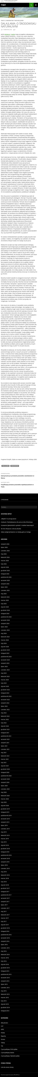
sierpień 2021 (5, 743)
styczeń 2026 (5, 567)
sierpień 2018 (5, 862)
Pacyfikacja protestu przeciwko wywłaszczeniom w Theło (17, 485)
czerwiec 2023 (5, 670)
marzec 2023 (5, 680)
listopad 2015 (5, 971)
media (13, 34)
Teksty (3, 20)
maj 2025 (4, 594)
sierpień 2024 (5, 623)
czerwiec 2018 (5, 868)
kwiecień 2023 (5, 676)
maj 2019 (4, 832)
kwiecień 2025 (5, 597)
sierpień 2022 (5, 703)
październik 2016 (6, 934)
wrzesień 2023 (5, 660)
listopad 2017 (5, 891)
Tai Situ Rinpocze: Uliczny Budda (11, 529)
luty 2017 (4, 921)
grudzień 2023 (5, 650)
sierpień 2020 (5, 782)
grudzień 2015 (5, 968)
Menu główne (36, 5)
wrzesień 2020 (5, 779)
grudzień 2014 (5, 1007)
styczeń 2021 (5, 766)
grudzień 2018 (5, 848)
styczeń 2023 (5, 686)
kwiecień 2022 (5, 716)
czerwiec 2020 (5, 789)
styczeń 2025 (5, 607)
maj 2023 (4, 673)
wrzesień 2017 (5, 898)
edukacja (7, 34)
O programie (4, 499)
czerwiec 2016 (5, 948)
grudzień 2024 (5, 610)
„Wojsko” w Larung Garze (8, 519)
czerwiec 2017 (5, 908)
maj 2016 (4, 951)
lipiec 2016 (4, 944)
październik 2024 (6, 617)
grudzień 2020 (5, 769)
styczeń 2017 (5, 925)
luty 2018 (4, 882)
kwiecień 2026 (5, 557)
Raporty (3, 1036)
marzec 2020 (5, 799)
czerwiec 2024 (5, 630)
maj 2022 (4, 713)
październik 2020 (6, 776)
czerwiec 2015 (5, 987)
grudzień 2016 (5, 928)
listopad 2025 (5, 574)
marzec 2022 (5, 719)
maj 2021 (4, 752)
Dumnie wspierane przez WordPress (10, 1075)
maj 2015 (4, 991)
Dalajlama (5, 466)
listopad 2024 (5, 613)
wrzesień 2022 (5, 699)
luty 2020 (4, 802)
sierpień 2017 (5, 901)
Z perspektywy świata (7, 1052)
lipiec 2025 (4, 587)
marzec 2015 (5, 997)
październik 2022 (6, 696)
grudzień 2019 (5, 809)
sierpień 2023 (5, 663)
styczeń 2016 (5, 964)
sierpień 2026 (5, 544)
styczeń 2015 (5, 1004)
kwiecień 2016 (5, 954)
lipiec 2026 (4, 547)
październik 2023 (6, 656)
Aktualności (4, 1023)
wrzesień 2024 (5, 620)
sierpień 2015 (5, 981)
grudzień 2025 (5, 570)
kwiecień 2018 (5, 875)
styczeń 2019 (5, 845)
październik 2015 (6, 974)
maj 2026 (4, 554)
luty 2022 (4, 723)
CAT (2, 1026)
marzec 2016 (5, 958)
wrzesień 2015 (5, 978)
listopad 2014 (5, 1011)
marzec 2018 (5, 878)
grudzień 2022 (5, 690)
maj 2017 (4, 911)
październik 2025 (6, 577)
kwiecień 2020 (5, 795)
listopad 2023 (5, 653)
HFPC (2, 1029)
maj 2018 (4, 872)
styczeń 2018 (5, 885)
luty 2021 (4, 762)
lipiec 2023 (4, 666)
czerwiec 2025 (5, 590)
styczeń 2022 (5, 726)
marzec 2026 (5, 560)
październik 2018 (6, 855)
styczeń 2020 (5, 805)
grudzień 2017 (5, 888)
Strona (3, 1039)
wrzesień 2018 (5, 858)
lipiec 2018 (4, 865)
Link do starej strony (7, 1067)
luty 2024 (4, 643)
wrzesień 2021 (5, 739)
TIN (2, 1046)
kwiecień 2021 (5, 756)
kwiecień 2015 (5, 994)
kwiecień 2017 (5, 915)
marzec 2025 (5, 600)
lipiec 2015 (4, 984)
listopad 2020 (5, 772)
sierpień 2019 (5, 822)
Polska (3, 1033)
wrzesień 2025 (5, 580)
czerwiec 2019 (5, 829)
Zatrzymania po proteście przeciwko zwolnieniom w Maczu (17, 476)
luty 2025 (4, 603)
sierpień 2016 (5, 941)
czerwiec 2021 (5, 749)
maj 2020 (4, 792)
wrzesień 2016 (5, 938)
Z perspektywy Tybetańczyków (14, 20)
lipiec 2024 (4, 627)
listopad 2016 (5, 931)
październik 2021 (6, 736)
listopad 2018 (5, 852)
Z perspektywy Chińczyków (9, 1049)
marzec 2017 (5, 918)
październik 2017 (6, 895)
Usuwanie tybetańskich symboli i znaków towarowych (17, 525)
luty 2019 (4, 842)
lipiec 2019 (4, 825)
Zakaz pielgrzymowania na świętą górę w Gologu (16, 532)
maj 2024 (4, 633)
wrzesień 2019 (5, 819)
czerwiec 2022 (5, 709)
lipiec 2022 (4, 706)
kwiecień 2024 (5, 637)
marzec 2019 (5, 838)
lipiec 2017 (4, 905)
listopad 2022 (5, 693)
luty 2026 (4, 564)
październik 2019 (6, 815)
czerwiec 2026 (5, 551)
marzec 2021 (5, 759)
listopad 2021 (5, 733)
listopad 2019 (5, 812)
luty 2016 (4, 961)
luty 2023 (4, 683)
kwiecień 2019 (5, 835)
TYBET (3, 5)
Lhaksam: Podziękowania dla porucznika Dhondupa (17, 522)
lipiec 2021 (4, 746)
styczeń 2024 (5, 647)
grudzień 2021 (5, 729)
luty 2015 (4, 1001)
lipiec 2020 (4, 786)
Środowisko (14, 466)
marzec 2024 (5, 640)
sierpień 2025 (5, 584)
